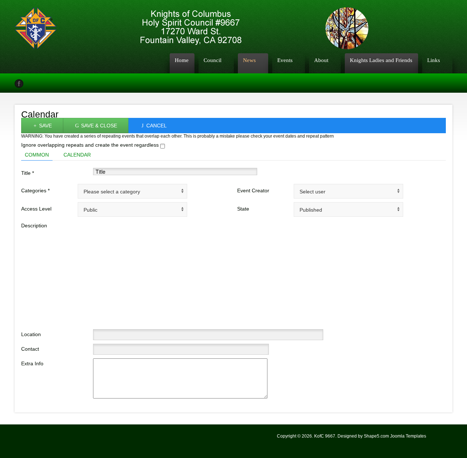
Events (285, 60)
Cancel (156, 125)
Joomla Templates (408, 436)
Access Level (36, 209)
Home (182, 60)
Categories (35, 190)
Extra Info (32, 363)
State (243, 209)
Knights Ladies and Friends (381, 60)
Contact (30, 349)
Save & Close (98, 125)
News (249, 60)
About (321, 60)
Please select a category (112, 192)
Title (27, 173)
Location (31, 334)
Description (34, 225)
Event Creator (253, 190)
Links (433, 60)
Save (45, 125)
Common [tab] (37, 155)
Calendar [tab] (77, 155)
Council (212, 60)
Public (90, 210)
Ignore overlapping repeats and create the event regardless (90, 145)
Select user (312, 192)
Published (311, 210)
